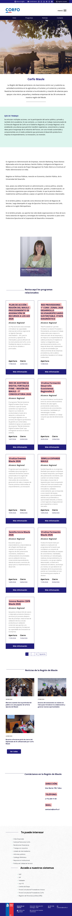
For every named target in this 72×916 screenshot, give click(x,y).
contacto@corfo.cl (62, 907)
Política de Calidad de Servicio (23, 863)
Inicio (14, 18)
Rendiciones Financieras (21, 845)
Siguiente (42, 654)
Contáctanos (33, 1)
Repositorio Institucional (21, 860)
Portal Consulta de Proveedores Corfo (31, 893)
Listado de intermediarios (21, 851)
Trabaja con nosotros (20, 848)
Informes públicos (19, 854)
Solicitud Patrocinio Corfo (21, 842)
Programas (29, 18)
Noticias (45, 18)
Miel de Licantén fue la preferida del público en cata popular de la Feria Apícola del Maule (19, 705)
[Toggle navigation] (62, 10)
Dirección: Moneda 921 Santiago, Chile (36, 906)
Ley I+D (21, 883)
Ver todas (14, 751)
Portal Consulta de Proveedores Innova (32, 890)
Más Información (20, 372)
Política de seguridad (20, 911)
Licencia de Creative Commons (36, 911)
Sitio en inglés (20, 1)
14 (36, 654)
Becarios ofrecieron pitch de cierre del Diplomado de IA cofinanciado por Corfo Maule (20, 742)
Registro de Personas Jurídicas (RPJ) (30, 896)
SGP (20, 874)
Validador (22, 880)
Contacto (60, 18)
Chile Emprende (18, 839)
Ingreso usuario (62, 1)
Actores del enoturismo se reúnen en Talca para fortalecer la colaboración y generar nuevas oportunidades (51, 705)
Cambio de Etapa (24, 887)
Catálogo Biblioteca (19, 857)
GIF (20, 877)
